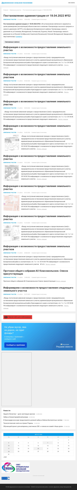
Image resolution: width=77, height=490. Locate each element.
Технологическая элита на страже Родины (18, 423)
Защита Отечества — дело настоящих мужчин (19, 414)
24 (8, 451)
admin (21, 19)
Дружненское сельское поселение (17, 3)
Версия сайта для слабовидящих (19, 317)
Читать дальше (63, 119)
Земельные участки (15, 10)
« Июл (5, 457)
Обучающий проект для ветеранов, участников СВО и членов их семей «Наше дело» (33, 426)
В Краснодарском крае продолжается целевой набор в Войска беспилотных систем (32, 420)
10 (8, 445)
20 (38, 448)
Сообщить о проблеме (15, 345)
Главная (5, 10)
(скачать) (19, 36)
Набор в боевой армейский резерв (15, 417)
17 (8, 448)
